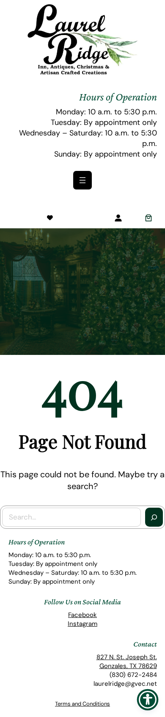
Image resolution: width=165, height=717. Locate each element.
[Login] (118, 218)
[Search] (154, 517)
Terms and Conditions (82, 703)
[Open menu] (82, 180)
